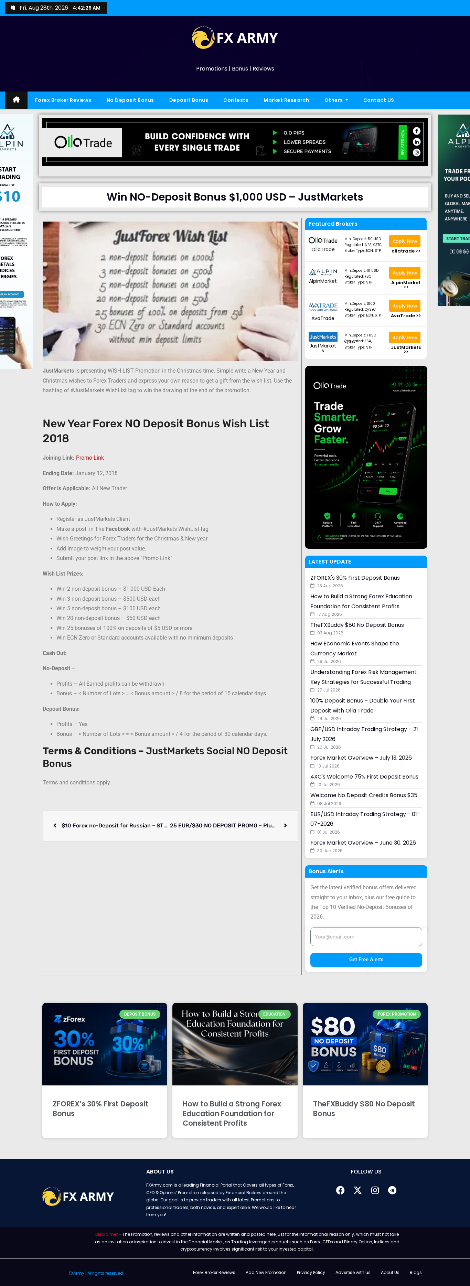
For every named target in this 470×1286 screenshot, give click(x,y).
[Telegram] (392, 1190)
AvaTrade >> (406, 315)
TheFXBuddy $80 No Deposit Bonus (364, 1108)
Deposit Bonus (189, 100)
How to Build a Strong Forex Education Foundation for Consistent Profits (232, 1113)
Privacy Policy (311, 1272)
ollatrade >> (406, 251)
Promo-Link (90, 457)
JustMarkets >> (406, 349)
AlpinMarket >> (405, 284)
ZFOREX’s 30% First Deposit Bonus (100, 1108)
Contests (235, 100)
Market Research (286, 100)
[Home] (16, 100)
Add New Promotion (266, 1272)
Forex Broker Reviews (63, 100)
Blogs (416, 1272)
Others (334, 100)
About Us (390, 1272)
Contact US (378, 100)
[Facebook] (340, 1190)
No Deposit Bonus (130, 100)
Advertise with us (353, 1272)
